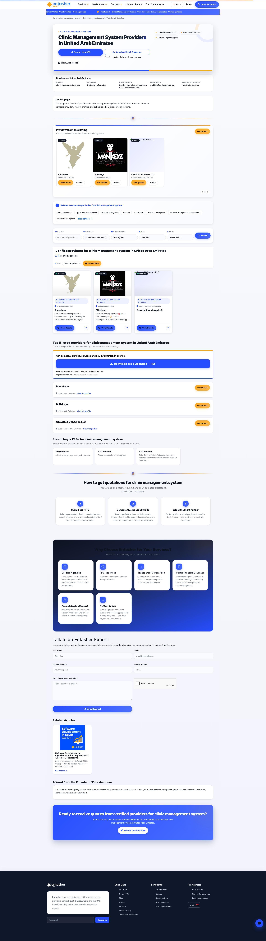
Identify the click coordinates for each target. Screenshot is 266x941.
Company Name (60, 664)
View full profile (84, 393)
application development (86, 212)
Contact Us (124, 894)
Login (189, 4)
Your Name (57, 650)
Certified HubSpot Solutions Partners (185, 212)
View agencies (68, 12)
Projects (122, 906)
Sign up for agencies (201, 894)
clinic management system (70, 18)
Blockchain (138, 212)
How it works (161, 890)
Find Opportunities (155, 4)
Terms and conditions (128, 914)
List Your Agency (134, 4)
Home (55, 18)
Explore (159, 894)
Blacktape (63, 174)
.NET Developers (64, 212)
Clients (122, 902)
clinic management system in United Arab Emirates (103, 18)
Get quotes (202, 131)
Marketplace (98, 4)
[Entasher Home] (58, 4)
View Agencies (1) (69, 63)
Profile (79, 182)
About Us (123, 890)
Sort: (59, 263)
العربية (192, 905)
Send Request (94, 709)
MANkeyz (99, 174)
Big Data (126, 212)
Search (204, 235)
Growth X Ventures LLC (142, 174)
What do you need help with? (65, 678)
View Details (66, 328)
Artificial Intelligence (110, 212)
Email (136, 650)
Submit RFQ (93, 263)
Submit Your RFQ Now (134, 830)
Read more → (61, 771)
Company (115, 4)
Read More (84, 218)
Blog (121, 898)
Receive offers (162, 898)
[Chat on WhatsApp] (259, 923)
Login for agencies (200, 898)
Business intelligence (156, 212)
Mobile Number (141, 664)
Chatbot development (66, 219)
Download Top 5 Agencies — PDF (135, 363)
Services (82, 4)
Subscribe (102, 920)
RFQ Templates (162, 902)
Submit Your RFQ (82, 52)
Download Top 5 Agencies (129, 52)
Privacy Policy (125, 910)
